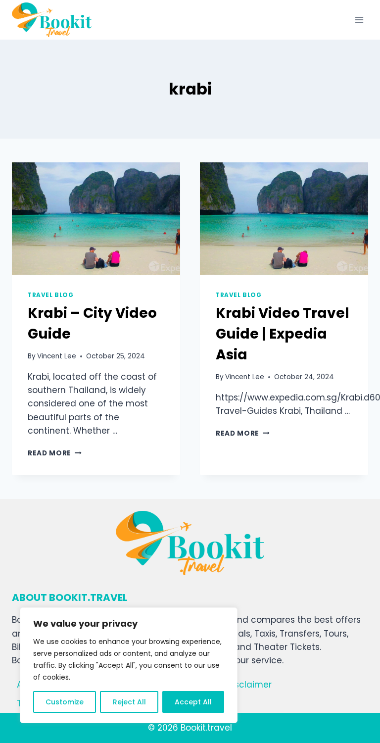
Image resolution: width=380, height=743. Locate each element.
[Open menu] (359, 19)
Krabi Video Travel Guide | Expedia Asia (282, 333)
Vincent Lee (56, 356)
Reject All (129, 702)
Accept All (193, 702)
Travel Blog (51, 295)
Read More (55, 453)
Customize (65, 702)
